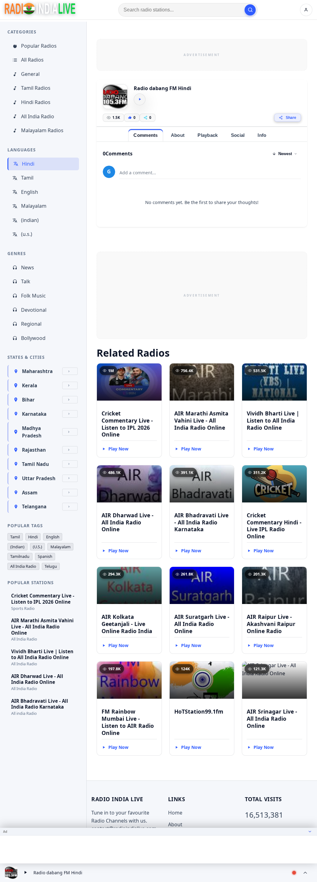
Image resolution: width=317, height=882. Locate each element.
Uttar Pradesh (38, 478)
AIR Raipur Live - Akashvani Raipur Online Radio (271, 624)
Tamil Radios (35, 88)
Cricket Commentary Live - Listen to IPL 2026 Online (127, 424)
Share (291, 117)
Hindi (28, 163)
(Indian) (17, 547)
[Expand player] (305, 873)
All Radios (32, 59)
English (29, 192)
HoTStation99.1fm (198, 711)
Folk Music (33, 295)
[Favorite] (154, 371)
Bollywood (33, 338)
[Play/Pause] (25, 872)
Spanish (45, 556)
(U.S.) (37, 547)
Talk (25, 281)
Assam (29, 492)
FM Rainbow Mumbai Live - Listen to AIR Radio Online (128, 722)
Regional (31, 323)
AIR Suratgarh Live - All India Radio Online (201, 624)
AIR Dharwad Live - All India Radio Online (128, 522)
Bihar (28, 400)
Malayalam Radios (42, 130)
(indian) (30, 220)
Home (175, 812)
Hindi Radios (35, 102)
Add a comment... (137, 173)
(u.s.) (26, 234)
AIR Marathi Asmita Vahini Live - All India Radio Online (201, 420)
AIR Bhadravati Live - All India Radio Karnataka (201, 522)
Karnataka (34, 414)
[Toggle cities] (70, 371)
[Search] (250, 9)
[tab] (145, 135)
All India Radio (37, 116)
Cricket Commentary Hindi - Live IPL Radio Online (274, 525)
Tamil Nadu (35, 464)
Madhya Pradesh (31, 432)
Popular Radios (39, 45)
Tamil (27, 177)
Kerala (29, 385)
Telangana (34, 506)
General (30, 74)
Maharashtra (37, 371)
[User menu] (306, 10)
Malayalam (33, 205)
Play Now (118, 449)
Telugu (51, 566)
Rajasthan (34, 450)
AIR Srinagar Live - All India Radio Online (272, 718)
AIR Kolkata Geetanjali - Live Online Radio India (127, 624)
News (27, 267)
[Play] (139, 99)
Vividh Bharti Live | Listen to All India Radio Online (273, 420)
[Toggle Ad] (310, 831)
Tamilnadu (19, 556)
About (175, 824)
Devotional (33, 309)
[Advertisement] (201, 54)
